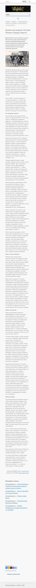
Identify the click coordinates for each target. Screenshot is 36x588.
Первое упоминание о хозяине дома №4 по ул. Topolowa (16, 508)
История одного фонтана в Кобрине (16, 502)
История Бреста (22, 21)
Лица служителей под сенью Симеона (16, 492)
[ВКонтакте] (6, 568)
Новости (14, 21)
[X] (11, 568)
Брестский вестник (24, 473)
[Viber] (13, 568)
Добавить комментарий (13, 574)
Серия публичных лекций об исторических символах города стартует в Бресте (16, 486)
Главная (8, 21)
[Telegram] (16, 568)
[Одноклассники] (9, 568)
